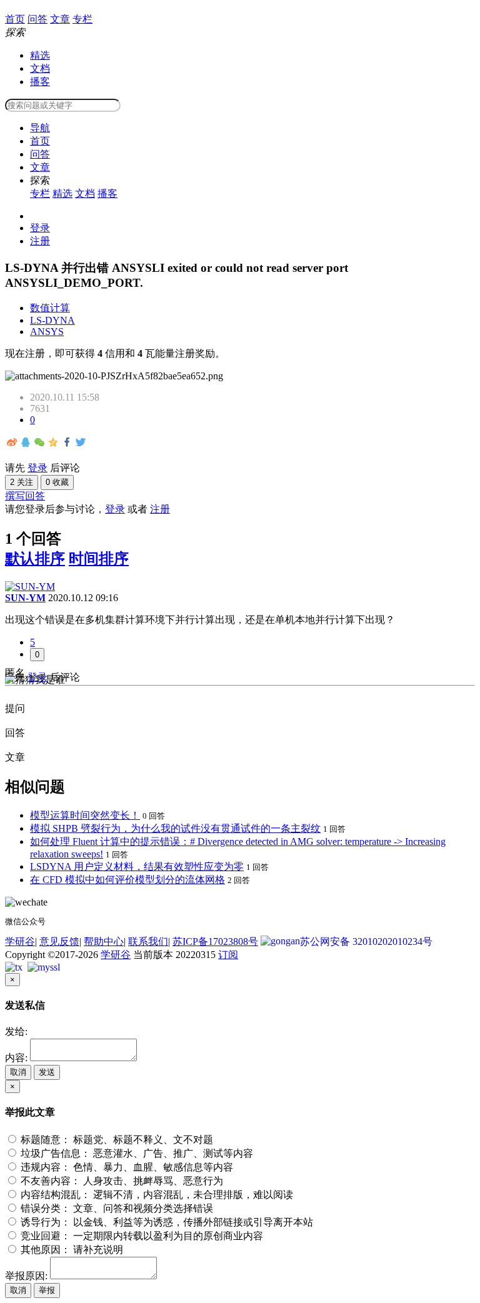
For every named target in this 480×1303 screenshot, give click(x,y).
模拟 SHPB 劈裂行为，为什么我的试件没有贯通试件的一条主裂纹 (175, 828)
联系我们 (148, 941)
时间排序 (99, 559)
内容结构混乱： (155, 1194)
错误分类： (115, 1208)
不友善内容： (120, 1181)
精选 (40, 55)
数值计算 (50, 307)
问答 (40, 154)
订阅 (228, 954)
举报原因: (26, 1276)
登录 (40, 227)
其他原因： (70, 1249)
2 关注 (21, 482)
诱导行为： (165, 1222)
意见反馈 (59, 941)
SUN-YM (25, 597)
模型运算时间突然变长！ (85, 815)
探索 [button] (40, 180)
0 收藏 (57, 482)
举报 (47, 1290)
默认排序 (35, 559)
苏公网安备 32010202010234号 (366, 941)
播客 (40, 81)
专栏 (40, 193)
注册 (40, 241)
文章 (40, 167)
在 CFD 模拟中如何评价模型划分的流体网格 (127, 879)
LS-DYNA (52, 320)
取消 (18, 1072)
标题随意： (115, 1139)
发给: (16, 1031)
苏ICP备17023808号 (215, 941)
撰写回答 (25, 496)
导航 (40, 127)
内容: (16, 1057)
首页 (40, 141)
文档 (40, 68)
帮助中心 (104, 941)
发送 (47, 1072)
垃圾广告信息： (135, 1153)
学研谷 (20, 941)
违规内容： (125, 1167)
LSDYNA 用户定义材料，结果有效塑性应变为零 (137, 866)
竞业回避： (140, 1236)
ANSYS (47, 331)
